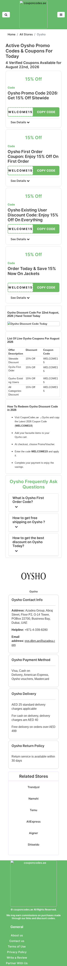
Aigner (33, 833)
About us (17, 935)
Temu (33, 810)
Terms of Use (17, 946)
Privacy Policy (17, 952)
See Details (19, 122)
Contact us (16, 941)
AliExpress (33, 821)
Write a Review (17, 957)
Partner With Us (17, 963)
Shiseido (33, 844)
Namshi (33, 798)
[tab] (33, 318)
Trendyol (33, 787)
